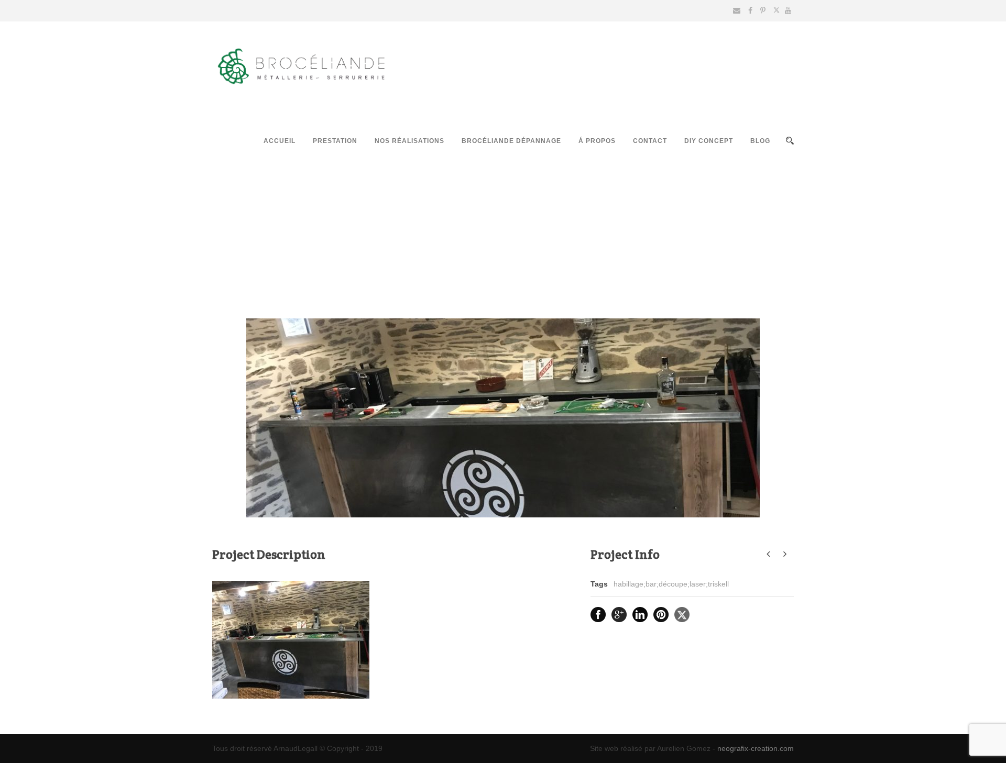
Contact (650, 141)
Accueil (280, 141)
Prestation (335, 141)
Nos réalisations (409, 141)
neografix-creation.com (755, 748)
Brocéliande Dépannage (511, 141)
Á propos (597, 141)
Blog (760, 141)
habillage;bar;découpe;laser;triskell (671, 584)
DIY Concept (708, 141)
